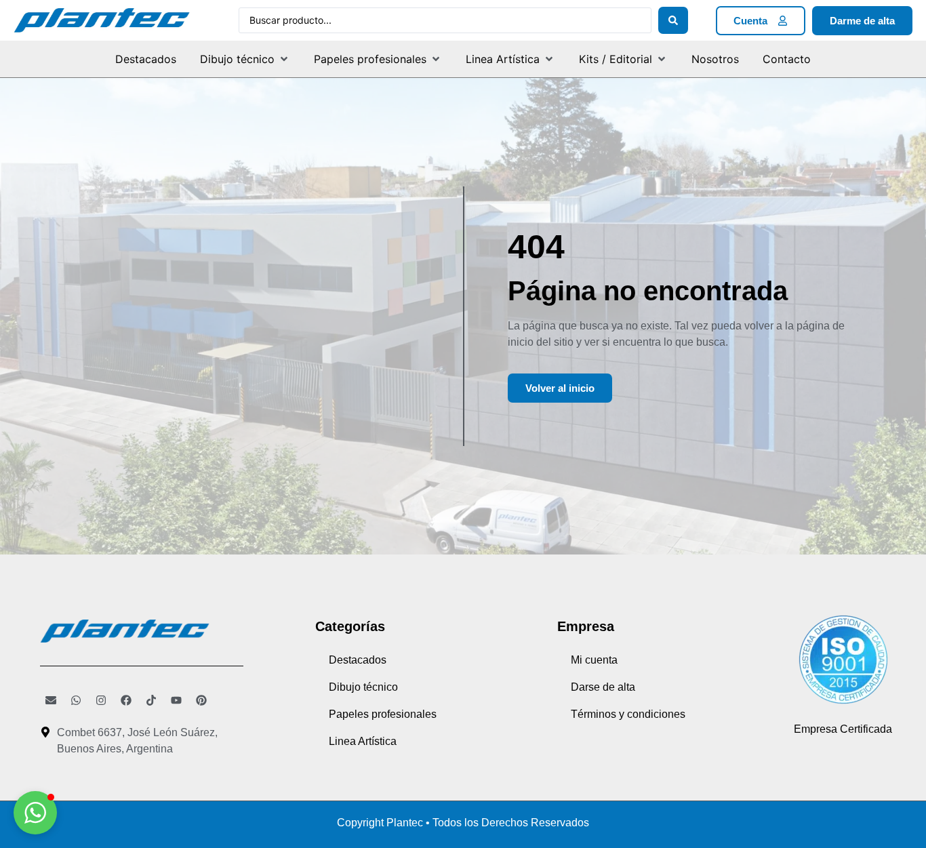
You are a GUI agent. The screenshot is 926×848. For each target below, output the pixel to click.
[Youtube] (176, 700)
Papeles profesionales (383, 714)
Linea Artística (363, 741)
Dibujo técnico (363, 687)
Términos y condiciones (628, 714)
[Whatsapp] (76, 700)
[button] (245, 59)
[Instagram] (101, 700)
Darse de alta (603, 687)
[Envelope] (51, 700)
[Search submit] (673, 20)
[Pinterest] (201, 700)
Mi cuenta (594, 660)
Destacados (357, 660)
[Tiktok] (151, 700)
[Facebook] (126, 700)
